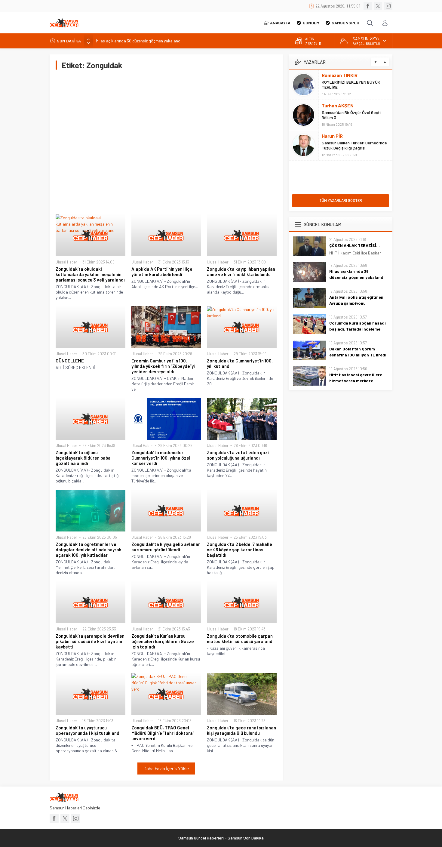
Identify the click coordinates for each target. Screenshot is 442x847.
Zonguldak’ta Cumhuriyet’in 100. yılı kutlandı (240, 363)
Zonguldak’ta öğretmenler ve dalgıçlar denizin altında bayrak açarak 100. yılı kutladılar (88, 549)
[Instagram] (388, 6)
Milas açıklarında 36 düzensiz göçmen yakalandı (138, 40)
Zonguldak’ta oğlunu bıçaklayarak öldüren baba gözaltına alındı (83, 458)
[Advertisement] (166, 142)
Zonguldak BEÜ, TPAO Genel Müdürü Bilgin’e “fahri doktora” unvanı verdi (162, 733)
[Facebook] (368, 6)
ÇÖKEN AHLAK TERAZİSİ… (354, 245)
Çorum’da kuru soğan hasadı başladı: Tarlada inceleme (357, 325)
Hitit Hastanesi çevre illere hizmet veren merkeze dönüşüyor (355, 380)
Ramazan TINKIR (340, 75)
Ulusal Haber (66, 262)
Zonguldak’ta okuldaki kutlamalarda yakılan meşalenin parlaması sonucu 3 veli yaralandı (90, 274)
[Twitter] (378, 6)
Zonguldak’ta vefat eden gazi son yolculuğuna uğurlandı (238, 455)
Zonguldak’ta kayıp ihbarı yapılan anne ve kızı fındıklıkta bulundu (241, 271)
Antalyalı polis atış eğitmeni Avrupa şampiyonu (357, 300)
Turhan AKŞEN (338, 105)
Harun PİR (332, 136)
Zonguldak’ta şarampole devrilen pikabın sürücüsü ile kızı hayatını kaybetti (90, 641)
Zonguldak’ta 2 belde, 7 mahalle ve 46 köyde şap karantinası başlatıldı (239, 549)
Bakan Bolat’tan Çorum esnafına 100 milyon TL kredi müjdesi (357, 354)
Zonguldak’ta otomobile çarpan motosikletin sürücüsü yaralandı (240, 638)
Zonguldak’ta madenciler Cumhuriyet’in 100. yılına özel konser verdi (160, 458)
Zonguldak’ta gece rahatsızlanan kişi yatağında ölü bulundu (241, 730)
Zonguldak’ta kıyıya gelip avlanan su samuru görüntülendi (166, 546)
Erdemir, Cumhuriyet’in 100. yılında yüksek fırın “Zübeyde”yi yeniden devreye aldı (163, 366)
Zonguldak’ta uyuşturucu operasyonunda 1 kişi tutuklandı (88, 730)
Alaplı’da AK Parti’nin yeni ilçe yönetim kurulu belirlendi (161, 271)
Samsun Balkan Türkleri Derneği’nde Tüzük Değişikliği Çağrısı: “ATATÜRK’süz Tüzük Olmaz (354, 148)
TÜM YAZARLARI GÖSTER (340, 200)
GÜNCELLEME (70, 360)
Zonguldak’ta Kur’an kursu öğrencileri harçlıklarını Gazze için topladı (162, 641)
